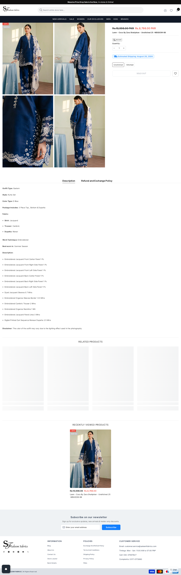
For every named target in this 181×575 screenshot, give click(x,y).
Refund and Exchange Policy (96, 181)
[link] (23, 403)
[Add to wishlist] (175, 73)
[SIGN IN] (165, 10)
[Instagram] (8, 551)
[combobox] (92, 10)
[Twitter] (27, 551)
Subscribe (111, 527)
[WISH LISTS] (171, 10)
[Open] (6, 569)
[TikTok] (18, 551)
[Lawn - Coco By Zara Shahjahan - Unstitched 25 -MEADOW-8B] (90, 458)
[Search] (90, 10)
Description (68, 181)
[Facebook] (3, 551)
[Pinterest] (13, 551)
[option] (90, 464)
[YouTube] (23, 551)
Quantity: (116, 43)
